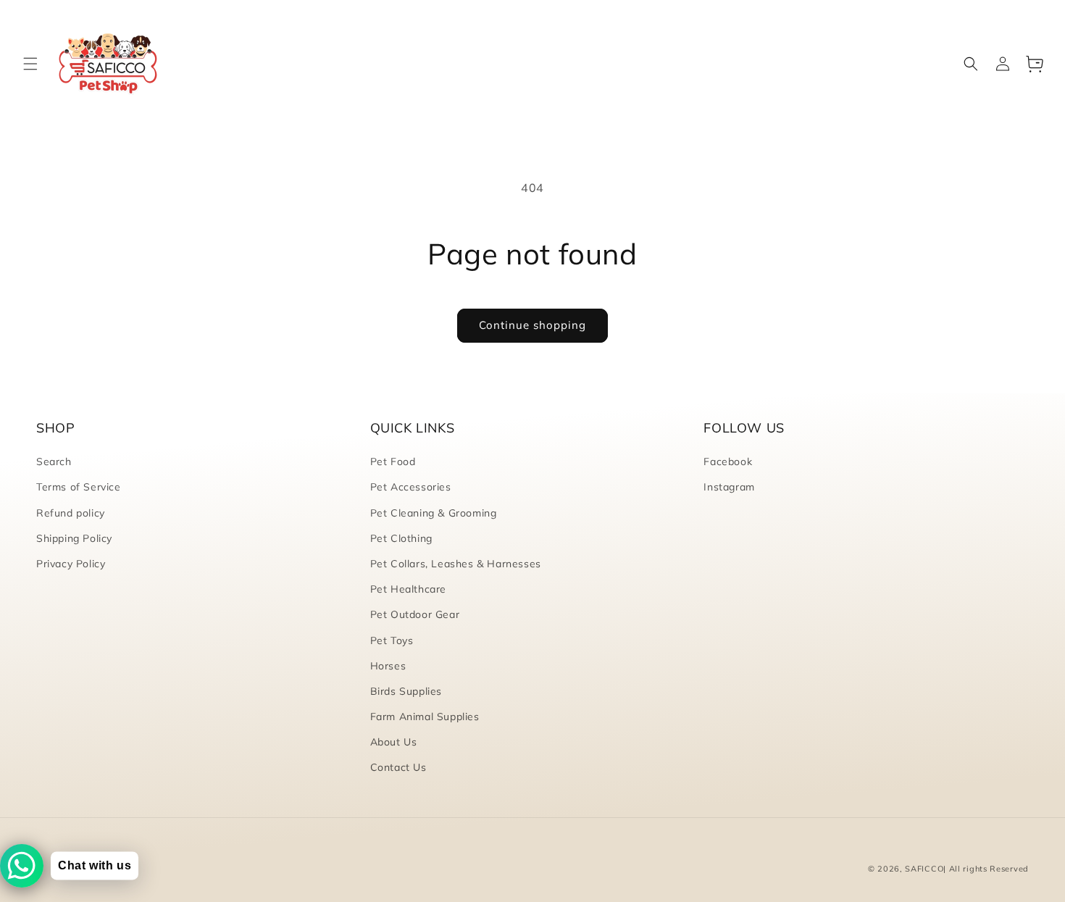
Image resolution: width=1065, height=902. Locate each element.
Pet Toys (392, 640)
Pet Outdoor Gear (415, 614)
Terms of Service (78, 486)
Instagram (728, 486)
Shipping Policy (74, 538)
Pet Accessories (410, 486)
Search (54, 461)
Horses (388, 665)
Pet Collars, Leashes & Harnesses (455, 563)
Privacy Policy (70, 563)
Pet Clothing (401, 538)
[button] (30, 64)
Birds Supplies (406, 691)
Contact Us (398, 767)
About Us (393, 741)
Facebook (727, 461)
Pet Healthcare (408, 589)
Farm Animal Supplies (425, 716)
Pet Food (393, 461)
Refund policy (70, 512)
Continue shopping (532, 325)
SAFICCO (924, 869)
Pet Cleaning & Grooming (433, 512)
